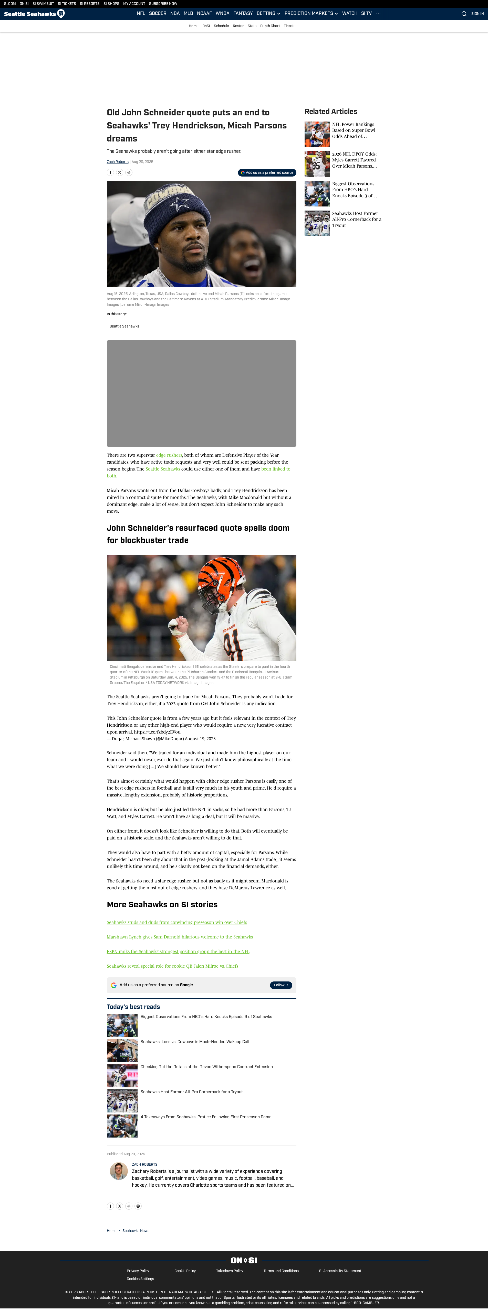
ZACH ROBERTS (145, 1165)
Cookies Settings (140, 1279)
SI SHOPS (111, 4)
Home (194, 26)
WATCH (349, 14)
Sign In (477, 14)
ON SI (24, 4)
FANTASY (243, 14)
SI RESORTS (90, 4)
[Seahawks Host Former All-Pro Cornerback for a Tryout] (343, 223)
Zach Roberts (118, 162)
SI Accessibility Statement (340, 1271)
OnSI (206, 26)
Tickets (289, 26)
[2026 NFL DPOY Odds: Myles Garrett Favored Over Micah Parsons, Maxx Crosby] (343, 164)
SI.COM (10, 4)
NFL (141, 14)
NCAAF (204, 14)
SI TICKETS (67, 4)
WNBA (223, 14)
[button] (269, 14)
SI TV (366, 14)
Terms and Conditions (281, 1271)
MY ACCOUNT (134, 4)
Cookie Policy (185, 1271)
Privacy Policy (138, 1271)
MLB (188, 14)
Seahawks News (135, 1231)
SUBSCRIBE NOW (163, 4)
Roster (238, 26)
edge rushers (169, 455)
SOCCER (158, 14)
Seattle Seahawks (124, 327)
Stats (252, 26)
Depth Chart (270, 26)
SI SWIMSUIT (43, 4)
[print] (138, 1206)
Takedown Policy (229, 1271)
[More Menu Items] (378, 14)
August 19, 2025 (200, 738)
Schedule (221, 26)
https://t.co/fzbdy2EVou (157, 732)
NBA (175, 14)
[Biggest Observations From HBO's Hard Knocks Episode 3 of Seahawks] (343, 193)
